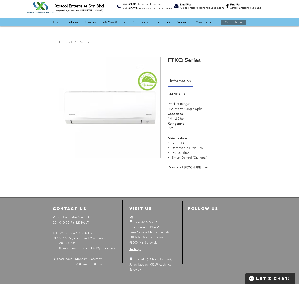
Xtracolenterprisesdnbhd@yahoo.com (202, 7)
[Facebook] (227, 6)
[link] (180, 80)
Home (63, 42)
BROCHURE (193, 167)
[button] (233, 22)
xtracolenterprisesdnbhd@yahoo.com (89, 248)
